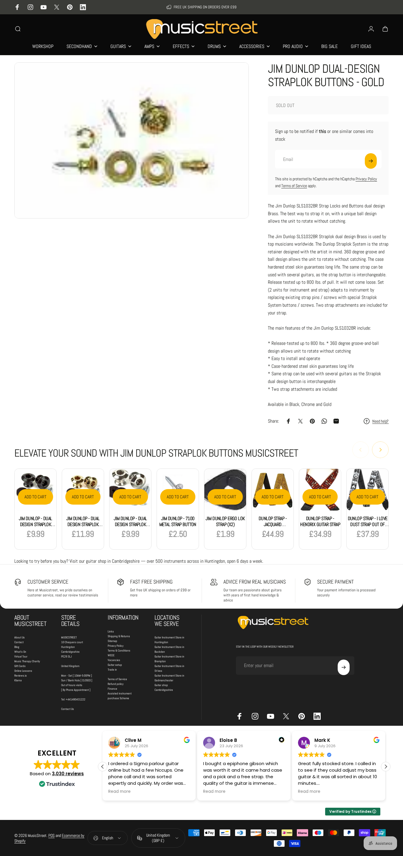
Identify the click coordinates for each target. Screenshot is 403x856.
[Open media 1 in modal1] (131, 140)
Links (111, 631)
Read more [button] (119, 791)
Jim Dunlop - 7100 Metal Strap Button (177, 521)
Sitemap (112, 641)
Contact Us (67, 709)
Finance (112, 689)
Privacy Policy (366, 179)
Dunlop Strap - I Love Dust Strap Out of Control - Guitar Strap (367, 527)
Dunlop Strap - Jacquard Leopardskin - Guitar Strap (272, 527)
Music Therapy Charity (27, 661)
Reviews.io (20, 675)
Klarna (18, 680)
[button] (385, 766)
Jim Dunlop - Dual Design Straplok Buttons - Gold (82, 524)
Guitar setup (115, 665)
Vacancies (114, 660)
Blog (16, 647)
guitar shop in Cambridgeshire (113, 561)
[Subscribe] (371, 161)
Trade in (112, 670)
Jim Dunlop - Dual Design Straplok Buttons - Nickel (130, 524)
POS (51, 835)
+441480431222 (75, 699)
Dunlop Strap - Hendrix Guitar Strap (320, 521)
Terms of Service (294, 185)
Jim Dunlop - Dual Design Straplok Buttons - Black (35, 524)
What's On (20, 652)
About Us (19, 637)
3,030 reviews (68, 773)
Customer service (47, 581)
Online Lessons (23, 671)
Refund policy (115, 684)
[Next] (380, 449)
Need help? (380, 421)
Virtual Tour (20, 656)
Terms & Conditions (119, 650)
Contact (19, 642)
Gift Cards (20, 666)
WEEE (111, 655)
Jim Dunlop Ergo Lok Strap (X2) (225, 521)
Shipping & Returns (119, 636)
